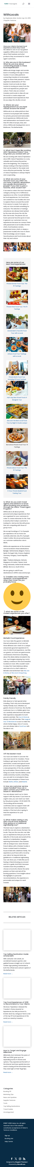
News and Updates (10, 1097)
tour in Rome (23, 717)
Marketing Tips (8, 1094)
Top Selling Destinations (11, 1106)
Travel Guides (8, 1109)
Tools (5, 1103)
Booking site (9, 1138)
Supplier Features (10, 20)
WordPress (21, 1164)
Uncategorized (8, 1112)
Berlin (11, 782)
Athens (16, 782)
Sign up (7, 1136)
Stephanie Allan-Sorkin (13, 18)
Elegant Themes (21, 1162)
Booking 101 (7, 1091)
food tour (22, 726)
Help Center (9, 1141)
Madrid (24, 782)
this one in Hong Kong (18, 673)
